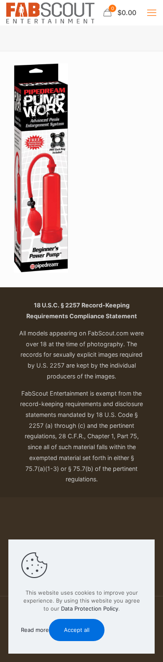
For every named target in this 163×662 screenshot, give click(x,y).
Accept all (76, 629)
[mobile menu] (152, 12)
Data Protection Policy (89, 608)
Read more (35, 629)
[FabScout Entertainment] (50, 12)
